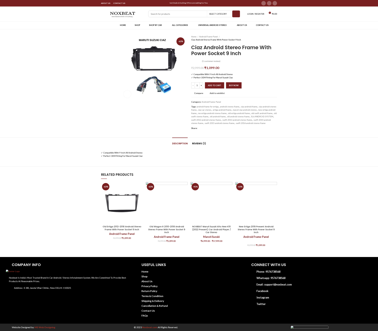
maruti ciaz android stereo (245, 110)
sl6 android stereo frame (238, 116)
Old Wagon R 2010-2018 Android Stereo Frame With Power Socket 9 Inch (166, 229)
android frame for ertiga (208, 106)
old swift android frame (261, 113)
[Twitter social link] (269, 3)
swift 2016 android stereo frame (250, 123)
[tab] (180, 142)
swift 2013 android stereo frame (237, 120)
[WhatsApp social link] (213, 128)
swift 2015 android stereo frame (219, 123)
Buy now (234, 85)
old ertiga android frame (239, 113)
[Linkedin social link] (210, 128)
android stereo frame (229, 106)
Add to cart (214, 85)
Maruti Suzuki (211, 236)
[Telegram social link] (217, 128)
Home (194, 36)
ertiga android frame (222, 110)
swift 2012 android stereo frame (206, 120)
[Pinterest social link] (206, 128)
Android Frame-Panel (208, 36)
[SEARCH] (236, 13)
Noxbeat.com (149, 327)
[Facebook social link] (263, 3)
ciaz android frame (249, 106)
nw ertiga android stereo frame (212, 113)
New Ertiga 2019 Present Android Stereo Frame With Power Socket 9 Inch (256, 229)
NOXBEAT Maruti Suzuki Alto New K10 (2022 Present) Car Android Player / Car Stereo (211, 229)
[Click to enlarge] (127, 94)
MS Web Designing (45, 327)
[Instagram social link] (275, 3)
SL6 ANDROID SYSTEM (262, 116)
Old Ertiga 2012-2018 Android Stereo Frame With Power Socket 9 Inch (122, 228)
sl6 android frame (218, 116)
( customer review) (211, 61)
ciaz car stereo (204, 110)
